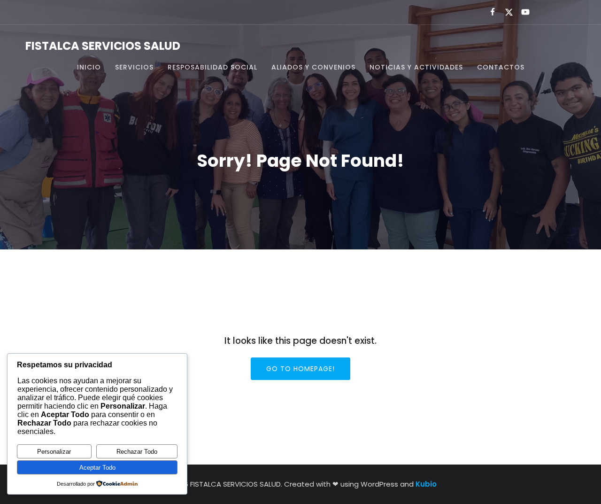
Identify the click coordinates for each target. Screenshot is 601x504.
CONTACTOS (500, 67)
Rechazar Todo (136, 451)
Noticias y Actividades (416, 67)
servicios (134, 67)
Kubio (426, 484)
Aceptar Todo (97, 467)
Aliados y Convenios (313, 67)
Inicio (89, 67)
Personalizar (54, 451)
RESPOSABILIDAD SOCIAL (212, 67)
